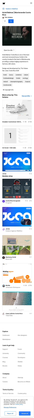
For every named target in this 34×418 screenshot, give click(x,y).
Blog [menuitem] (4, 361)
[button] (5, 21)
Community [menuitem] (21, 353)
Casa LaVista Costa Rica (14, 313)
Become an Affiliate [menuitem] (24, 381)
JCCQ (4, 174)
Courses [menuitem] (5, 357)
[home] (3, 3)
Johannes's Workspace (13, 287)
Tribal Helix (9, 315)
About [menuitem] (4, 377)
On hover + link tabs (9, 148)
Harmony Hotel (11, 257)
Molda (8, 285)
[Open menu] (31, 3)
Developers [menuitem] (21, 357)
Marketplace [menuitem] (6, 339)
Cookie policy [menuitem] (22, 393)
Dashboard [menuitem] (6, 335)
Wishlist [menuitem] (20, 361)
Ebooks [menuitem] (5, 366)
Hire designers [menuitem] (22, 335)
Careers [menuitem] (5, 381)
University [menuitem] (6, 353)
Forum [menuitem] (20, 349)
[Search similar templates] (11, 21)
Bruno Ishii (9, 259)
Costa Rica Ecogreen (13, 201)
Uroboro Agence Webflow (14, 231)
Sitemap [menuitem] (20, 377)
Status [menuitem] (20, 366)
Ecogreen (9, 203)
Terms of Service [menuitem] (8, 393)
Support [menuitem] (5, 349)
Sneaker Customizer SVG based (12, 122)
